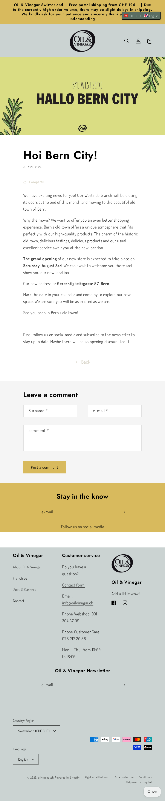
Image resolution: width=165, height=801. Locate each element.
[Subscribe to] (123, 512)
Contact (18, 600)
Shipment (132, 782)
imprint (147, 782)
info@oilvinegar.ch (77, 602)
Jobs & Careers (24, 589)
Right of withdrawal (97, 777)
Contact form (73, 585)
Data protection (124, 777)
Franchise (20, 578)
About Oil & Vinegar (27, 567)
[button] (15, 41)
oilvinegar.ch (46, 777)
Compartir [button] (36, 182)
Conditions (145, 777)
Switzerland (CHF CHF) (34, 731)
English (23, 759)
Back (85, 362)
